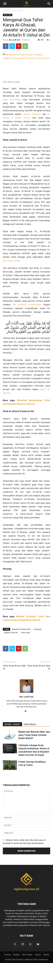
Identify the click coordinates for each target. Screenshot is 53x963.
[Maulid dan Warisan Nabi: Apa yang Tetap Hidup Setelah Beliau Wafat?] (10, 735)
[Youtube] (38, 944)
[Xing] (26, 711)
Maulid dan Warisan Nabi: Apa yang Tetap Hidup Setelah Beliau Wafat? (34, 735)
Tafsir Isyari (25, 632)
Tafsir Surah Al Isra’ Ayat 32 (14, 667)
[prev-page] (4, 775)
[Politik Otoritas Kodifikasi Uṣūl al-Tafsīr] (10, 765)
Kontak (46, 954)
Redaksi (16, 954)
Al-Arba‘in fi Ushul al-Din (21, 629)
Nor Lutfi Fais (14, 40)
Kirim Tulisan (27, 954)
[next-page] (9, 775)
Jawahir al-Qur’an (11, 632)
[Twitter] (12, 46)
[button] (49, 4)
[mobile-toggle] (4, 4)
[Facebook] (5, 46)
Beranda (6, 10)
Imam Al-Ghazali (11, 99)
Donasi (38, 954)
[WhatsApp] (25, 46)
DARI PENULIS (30, 724)
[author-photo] (26, 693)
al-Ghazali (37, 629)
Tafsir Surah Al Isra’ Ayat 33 (38, 667)
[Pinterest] (18, 46)
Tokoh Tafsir (17, 10)
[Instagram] (23, 944)
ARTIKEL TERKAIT (12, 724)
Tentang (7, 954)
